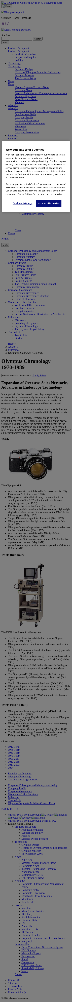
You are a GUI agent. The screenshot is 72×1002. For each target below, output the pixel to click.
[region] (36, 176)
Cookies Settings (22, 203)
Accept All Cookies (49, 203)
